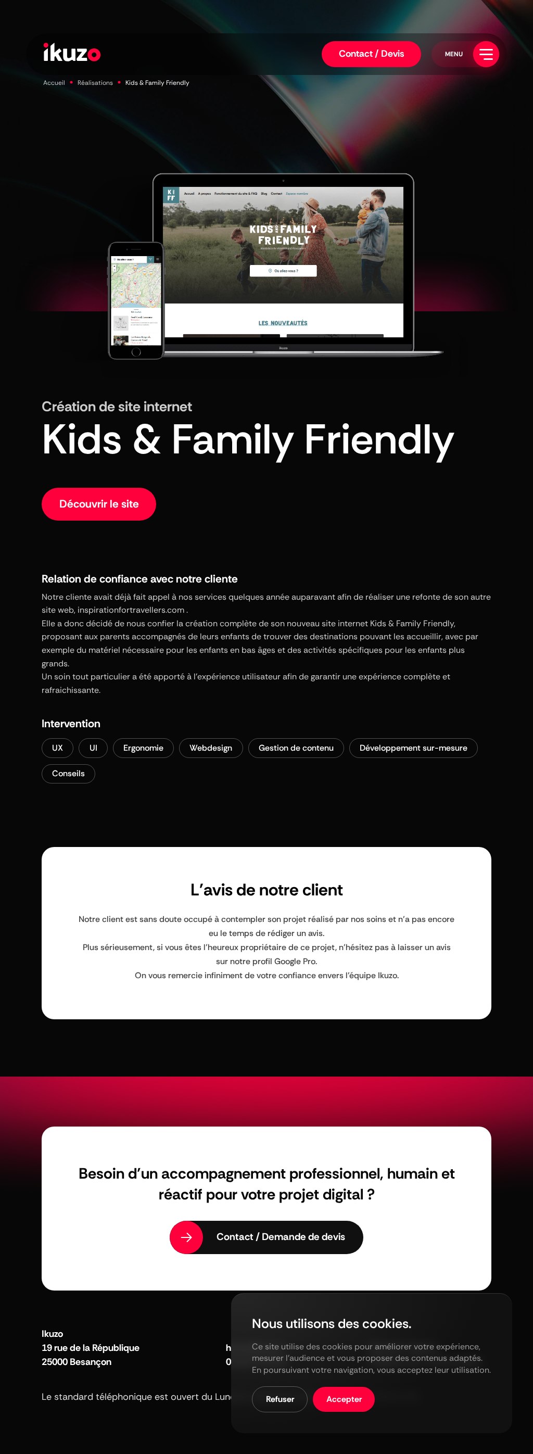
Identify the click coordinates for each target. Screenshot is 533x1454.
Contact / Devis (371, 53)
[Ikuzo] (72, 54)
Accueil (54, 83)
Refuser (280, 1399)
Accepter (344, 1399)
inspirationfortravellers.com (131, 609)
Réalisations (95, 83)
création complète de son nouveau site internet (276, 623)
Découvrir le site (99, 504)
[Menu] (486, 54)
